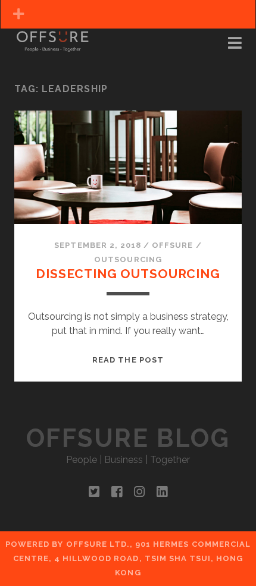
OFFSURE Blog (128, 438)
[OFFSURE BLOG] (52, 46)
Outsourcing (127, 259)
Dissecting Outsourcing (128, 273)
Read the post (128, 359)
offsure (172, 245)
